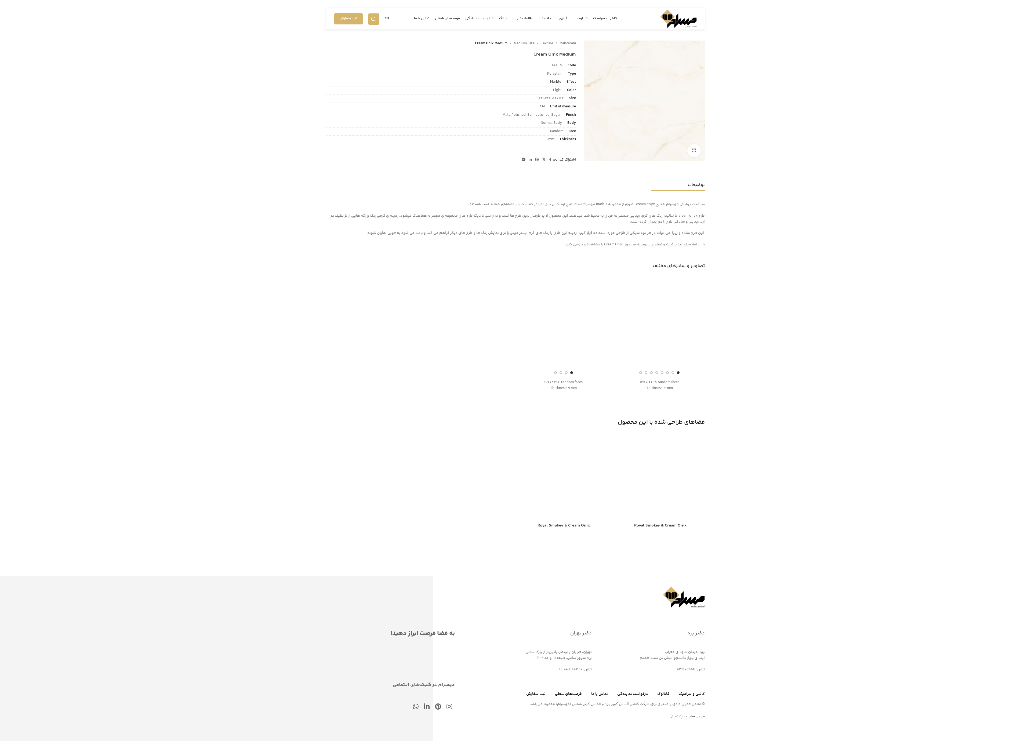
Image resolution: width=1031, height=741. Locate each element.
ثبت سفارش (348, 18)
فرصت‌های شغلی (568, 694)
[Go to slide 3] (667, 372)
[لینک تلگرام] (523, 160)
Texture (547, 43)
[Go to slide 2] (672, 372)
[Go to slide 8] (640, 372)
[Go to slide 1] (678, 372)
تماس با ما (599, 694)
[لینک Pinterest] (536, 160)
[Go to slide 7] (646, 372)
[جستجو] (373, 18)
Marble (555, 82)
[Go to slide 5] (656, 372)
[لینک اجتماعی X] (543, 160)
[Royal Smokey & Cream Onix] (660, 476)
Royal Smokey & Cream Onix (660, 525)
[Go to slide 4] (662, 372)
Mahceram (568, 43)
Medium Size (524, 43)
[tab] (696, 182)
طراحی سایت (695, 716)
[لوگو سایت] (678, 19)
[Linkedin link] (530, 160)
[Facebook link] (550, 160)
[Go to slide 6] (651, 372)
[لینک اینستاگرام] (449, 707)
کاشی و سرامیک (692, 694)
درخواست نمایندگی (632, 694)
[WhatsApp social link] (415, 707)
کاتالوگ (663, 694)
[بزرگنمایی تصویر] (694, 150)
